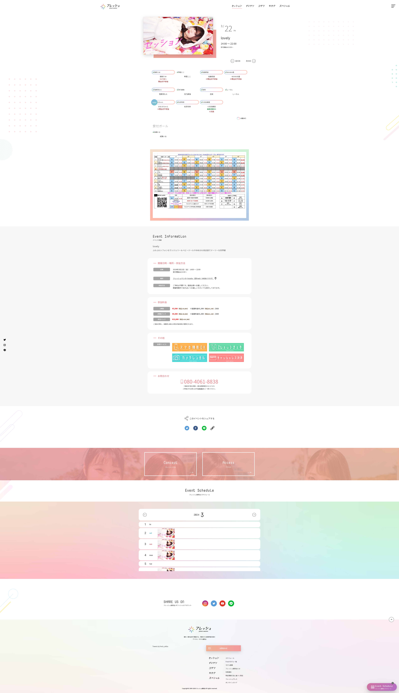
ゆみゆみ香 (236, 76)
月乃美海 (187, 94)
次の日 (248, 61)
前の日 (237, 61)
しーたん (235, 94)
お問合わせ (223, 648)
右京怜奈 (187, 106)
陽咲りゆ (163, 76)
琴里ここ (187, 76)
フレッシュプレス (231, 679)
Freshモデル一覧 (231, 662)
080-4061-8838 (201, 381)
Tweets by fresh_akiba (160, 646)
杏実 (211, 94)
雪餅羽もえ (163, 94)
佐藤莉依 (211, 76)
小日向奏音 (211, 106)
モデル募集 (229, 665)
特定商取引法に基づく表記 (234, 676)
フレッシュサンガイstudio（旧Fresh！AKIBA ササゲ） (193, 278)
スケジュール (230, 658)
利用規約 (200, 389)
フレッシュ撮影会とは (233, 669)
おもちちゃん (163, 106)
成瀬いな (163, 136)
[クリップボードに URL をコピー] (212, 427)
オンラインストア (231, 682)
